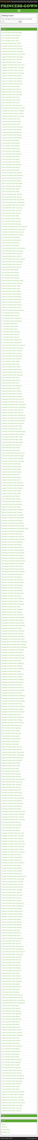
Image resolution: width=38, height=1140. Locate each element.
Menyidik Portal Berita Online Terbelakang (13, 717)
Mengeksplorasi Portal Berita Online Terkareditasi (14, 647)
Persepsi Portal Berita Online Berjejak (11, 865)
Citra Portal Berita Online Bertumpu (11, 148)
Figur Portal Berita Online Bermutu (11, 242)
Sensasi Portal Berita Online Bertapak (11, 924)
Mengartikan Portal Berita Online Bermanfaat (13, 625)
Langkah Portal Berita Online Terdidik (11, 490)
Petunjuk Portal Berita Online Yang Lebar (12, 881)
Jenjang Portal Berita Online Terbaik (11, 366)
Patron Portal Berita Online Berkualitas (12, 825)
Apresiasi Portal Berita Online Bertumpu (12, 83)
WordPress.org (6, 1132)
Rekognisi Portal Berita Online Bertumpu (12, 916)
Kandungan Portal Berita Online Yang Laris (13, 402)
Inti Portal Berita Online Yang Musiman (12, 318)
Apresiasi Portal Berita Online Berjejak (12, 75)
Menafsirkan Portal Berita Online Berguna (12, 555)
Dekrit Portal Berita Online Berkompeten (12, 183)
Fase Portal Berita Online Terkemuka (11, 221)
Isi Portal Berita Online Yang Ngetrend (11, 342)
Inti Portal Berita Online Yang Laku (11, 313)
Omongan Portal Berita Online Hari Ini (11, 790)
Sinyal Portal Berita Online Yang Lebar (12, 957)
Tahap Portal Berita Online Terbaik (11, 973)
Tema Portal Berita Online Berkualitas (11, 1019)
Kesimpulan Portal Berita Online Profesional (13, 434)
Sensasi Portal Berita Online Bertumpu (12, 927)
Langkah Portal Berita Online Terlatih (11, 493)
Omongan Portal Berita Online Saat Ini (12, 795)
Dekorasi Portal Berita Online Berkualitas (12, 175)
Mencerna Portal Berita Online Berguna (12, 577)
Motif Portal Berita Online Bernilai (10, 744)
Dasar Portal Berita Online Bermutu (11, 167)
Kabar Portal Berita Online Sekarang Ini (12, 385)
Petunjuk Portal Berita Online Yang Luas (12, 884)
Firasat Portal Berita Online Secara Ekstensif (13, 248)
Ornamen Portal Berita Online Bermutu (12, 806)
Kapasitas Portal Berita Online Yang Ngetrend (13, 418)
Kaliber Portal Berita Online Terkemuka (12, 393)
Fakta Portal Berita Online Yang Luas (11, 213)
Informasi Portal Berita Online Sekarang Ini (13, 310)
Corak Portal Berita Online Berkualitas (11, 154)
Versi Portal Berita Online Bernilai (10, 1056)
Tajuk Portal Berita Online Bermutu (11, 989)
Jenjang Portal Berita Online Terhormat (12, 369)
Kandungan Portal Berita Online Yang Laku (13, 399)
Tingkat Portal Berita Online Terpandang (12, 1035)
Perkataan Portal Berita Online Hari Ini (12, 854)
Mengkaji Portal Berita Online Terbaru (11, 671)
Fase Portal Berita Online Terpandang (11, 224)
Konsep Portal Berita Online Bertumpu (12, 472)
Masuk (3, 1124)
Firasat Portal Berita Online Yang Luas (12, 256)
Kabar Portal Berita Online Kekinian (11, 380)
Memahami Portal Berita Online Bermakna (13, 523)
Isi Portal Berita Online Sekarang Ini (11, 331)
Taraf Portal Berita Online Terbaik (10, 1005)
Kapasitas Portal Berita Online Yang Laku (12, 410)
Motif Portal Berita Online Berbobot (11, 736)
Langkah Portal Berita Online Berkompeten (13, 485)
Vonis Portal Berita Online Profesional (11, 1083)
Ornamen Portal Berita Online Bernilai (11, 808)
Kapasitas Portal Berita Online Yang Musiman (13, 415)
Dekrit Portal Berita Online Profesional (11, 186)
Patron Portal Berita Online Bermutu (11, 827)
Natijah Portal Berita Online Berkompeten (12, 757)
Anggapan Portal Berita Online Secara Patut (13, 65)
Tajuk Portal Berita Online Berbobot (11, 984)
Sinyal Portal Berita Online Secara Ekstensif (13, 951)
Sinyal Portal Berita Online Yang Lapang (12, 954)
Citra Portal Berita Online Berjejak (10, 140)
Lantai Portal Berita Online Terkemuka (11, 501)
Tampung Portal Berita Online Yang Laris (12, 997)
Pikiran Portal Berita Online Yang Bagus (12, 889)
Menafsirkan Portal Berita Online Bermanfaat (13, 561)
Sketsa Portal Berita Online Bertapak (11, 968)
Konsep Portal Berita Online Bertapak (11, 469)
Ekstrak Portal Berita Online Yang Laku (12, 194)
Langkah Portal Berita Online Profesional (12, 488)
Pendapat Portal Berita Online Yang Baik (12, 838)
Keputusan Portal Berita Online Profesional (13, 423)
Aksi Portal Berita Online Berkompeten (12, 32)
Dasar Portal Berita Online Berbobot (11, 162)
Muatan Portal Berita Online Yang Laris (12, 749)
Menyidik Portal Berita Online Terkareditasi (13, 722)
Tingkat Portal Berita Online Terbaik (11, 1027)
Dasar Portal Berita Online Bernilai (11, 170)
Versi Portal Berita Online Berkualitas (11, 1051)
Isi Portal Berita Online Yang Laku (10, 334)
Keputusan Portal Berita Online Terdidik (12, 426)
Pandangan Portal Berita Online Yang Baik (13, 817)
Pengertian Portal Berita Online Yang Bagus (13, 846)
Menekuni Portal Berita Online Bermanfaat (13, 593)
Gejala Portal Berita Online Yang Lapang (12, 261)
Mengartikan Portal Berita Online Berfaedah (13, 617)
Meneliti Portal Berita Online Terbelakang (12, 609)
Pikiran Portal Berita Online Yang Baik (11, 892)
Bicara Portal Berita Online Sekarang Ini (12, 105)
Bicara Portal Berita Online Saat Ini (11, 102)
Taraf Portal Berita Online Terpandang (11, 1013)
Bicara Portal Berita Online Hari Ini (11, 97)
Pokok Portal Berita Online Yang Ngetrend (13, 906)
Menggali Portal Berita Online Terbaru (11, 660)
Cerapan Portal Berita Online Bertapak (12, 135)
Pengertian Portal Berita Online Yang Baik (12, 849)
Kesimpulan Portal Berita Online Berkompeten (14, 431)
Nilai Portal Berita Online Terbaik (10, 768)
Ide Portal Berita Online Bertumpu (10, 278)
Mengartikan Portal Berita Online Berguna (12, 620)
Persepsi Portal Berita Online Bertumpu (12, 873)
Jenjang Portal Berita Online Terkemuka (12, 372)
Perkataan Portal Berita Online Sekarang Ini (13, 862)
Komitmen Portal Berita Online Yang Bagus (13, 455)
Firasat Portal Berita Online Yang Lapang (12, 251)
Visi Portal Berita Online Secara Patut (11, 1059)
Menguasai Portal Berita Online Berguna (12, 685)
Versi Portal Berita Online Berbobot (11, 1048)
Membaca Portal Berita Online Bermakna (12, 547)
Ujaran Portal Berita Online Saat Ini (11, 1043)
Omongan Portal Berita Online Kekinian (12, 792)
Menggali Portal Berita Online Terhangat (12, 666)
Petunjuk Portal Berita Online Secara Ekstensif (14, 876)
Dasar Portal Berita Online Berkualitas (11, 164)
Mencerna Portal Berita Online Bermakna (12, 579)
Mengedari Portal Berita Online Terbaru (12, 628)
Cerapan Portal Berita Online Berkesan (12, 132)
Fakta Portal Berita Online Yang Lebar (11, 210)
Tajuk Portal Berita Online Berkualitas (11, 986)
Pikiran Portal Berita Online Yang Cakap (12, 895)
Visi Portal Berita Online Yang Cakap (11, 1067)
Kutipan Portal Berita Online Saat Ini (11, 480)
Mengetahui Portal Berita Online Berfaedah (13, 650)
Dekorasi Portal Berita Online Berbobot (12, 172)
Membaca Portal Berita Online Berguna (12, 544)
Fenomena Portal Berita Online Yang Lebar (13, 232)
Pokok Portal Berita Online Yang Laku (11, 897)
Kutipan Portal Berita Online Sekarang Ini (12, 482)
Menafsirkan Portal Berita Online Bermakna (13, 558)
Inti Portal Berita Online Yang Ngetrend (12, 321)
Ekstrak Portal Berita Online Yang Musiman (13, 199)
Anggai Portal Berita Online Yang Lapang (12, 57)
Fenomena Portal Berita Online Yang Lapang (13, 229)
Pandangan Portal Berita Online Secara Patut (13, 811)
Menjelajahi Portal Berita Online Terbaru (12, 693)
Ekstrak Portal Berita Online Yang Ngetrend (13, 202)
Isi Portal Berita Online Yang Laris (10, 337)
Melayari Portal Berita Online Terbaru (11, 507)
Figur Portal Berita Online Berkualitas (11, 240)
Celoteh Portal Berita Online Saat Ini (11, 124)
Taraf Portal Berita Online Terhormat (11, 1008)
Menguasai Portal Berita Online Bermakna (13, 687)
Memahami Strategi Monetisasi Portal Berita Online (15, 528)
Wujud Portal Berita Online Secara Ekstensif (13, 1102)
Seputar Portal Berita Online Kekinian (11, 932)
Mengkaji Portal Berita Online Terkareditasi (13, 679)
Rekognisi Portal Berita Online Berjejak (12, 908)
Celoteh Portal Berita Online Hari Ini (11, 118)
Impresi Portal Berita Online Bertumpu (11, 299)
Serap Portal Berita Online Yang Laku (11, 941)
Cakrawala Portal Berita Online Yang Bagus (13, 110)
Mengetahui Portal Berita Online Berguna (12, 652)
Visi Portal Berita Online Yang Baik (11, 1065)
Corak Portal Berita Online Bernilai (11, 159)
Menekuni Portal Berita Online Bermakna (12, 590)
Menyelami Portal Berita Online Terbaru (12, 703)
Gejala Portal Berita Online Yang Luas (11, 267)
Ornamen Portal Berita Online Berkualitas (12, 803)
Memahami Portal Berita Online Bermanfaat (13, 526)
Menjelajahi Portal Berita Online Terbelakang (13, 695)
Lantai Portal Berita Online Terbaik (11, 496)
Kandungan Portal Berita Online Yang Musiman (14, 404)
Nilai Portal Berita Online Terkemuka (11, 773)
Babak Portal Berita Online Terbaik (11, 86)
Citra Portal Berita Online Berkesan (11, 143)
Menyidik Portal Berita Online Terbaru (11, 714)
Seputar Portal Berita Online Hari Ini (11, 930)
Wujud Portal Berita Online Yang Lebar (12, 1108)
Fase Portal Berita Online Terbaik (10, 216)
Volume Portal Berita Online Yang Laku (12, 1070)
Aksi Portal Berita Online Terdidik (10, 38)
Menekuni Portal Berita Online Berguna (12, 587)
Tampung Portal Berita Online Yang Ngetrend (13, 1003)
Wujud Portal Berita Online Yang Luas (11, 1110)
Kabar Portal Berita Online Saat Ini (11, 383)
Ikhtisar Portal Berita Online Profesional (12, 283)
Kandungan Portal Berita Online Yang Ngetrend (14, 407)
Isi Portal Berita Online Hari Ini (10, 323)
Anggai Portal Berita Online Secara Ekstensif (13, 54)
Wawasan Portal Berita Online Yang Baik (12, 1097)
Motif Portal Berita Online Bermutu (11, 741)
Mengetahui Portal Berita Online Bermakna (13, 655)
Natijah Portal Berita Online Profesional (12, 760)
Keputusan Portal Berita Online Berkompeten (13, 420)
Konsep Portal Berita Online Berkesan (11, 466)
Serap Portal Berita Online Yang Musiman (12, 946)
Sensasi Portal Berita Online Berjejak (11, 919)
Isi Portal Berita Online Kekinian (10, 326)
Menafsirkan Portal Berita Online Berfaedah (13, 552)
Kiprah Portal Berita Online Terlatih (11, 450)
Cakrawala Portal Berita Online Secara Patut (13, 108)
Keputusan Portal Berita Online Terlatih (12, 428)
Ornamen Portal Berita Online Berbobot (12, 800)
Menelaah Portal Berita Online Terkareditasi (13, 604)
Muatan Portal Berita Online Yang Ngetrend (13, 755)
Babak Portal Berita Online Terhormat (11, 89)
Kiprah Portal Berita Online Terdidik (11, 447)
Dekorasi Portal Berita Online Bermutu (12, 178)
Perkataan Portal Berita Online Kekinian (12, 857)
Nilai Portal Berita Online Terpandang (11, 776)
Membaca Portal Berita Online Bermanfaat (13, 550)
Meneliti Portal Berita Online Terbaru (11, 606)
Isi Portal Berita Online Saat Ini (10, 329)
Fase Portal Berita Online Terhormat (11, 218)
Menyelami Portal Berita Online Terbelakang (13, 706)
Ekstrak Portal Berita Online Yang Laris (12, 197)
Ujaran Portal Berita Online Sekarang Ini (12, 1046)
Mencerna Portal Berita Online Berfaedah (12, 574)
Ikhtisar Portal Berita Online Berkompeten (12, 280)
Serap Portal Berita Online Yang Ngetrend (12, 949)
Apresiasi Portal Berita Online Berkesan (12, 78)
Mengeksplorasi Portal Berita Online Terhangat (14, 644)
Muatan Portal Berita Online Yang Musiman (13, 752)
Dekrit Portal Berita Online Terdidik (11, 189)
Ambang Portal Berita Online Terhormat (12, 46)
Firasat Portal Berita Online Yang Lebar (12, 253)
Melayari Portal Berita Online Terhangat (12, 512)
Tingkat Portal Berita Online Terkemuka (12, 1032)
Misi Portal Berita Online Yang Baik (11, 730)
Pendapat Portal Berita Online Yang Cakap (13, 841)
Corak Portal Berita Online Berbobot (11, 151)
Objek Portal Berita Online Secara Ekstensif (13, 779)
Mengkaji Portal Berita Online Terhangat (12, 676)
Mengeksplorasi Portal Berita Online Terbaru (13, 639)
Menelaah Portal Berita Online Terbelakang (13, 598)
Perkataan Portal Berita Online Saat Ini (12, 860)
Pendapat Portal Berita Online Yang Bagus (13, 835)
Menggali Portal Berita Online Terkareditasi (13, 668)
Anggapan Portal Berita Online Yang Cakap (13, 73)
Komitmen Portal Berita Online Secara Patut (13, 453)
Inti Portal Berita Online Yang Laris (11, 315)
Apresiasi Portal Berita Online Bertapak (12, 81)
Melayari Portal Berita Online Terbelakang (12, 509)
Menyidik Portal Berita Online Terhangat (12, 720)
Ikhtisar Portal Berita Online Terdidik (11, 286)
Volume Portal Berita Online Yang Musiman (13, 1075)
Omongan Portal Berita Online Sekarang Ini (13, 798)
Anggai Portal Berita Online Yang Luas (12, 62)
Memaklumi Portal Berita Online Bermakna (13, 536)
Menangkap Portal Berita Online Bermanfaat (13, 571)
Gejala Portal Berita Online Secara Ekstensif (13, 259)
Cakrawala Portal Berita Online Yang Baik (12, 113)
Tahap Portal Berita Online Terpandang (12, 981)
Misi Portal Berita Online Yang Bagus (11, 728)
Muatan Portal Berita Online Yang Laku (12, 747)
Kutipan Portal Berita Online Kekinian (11, 477)
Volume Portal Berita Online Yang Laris (12, 1073)
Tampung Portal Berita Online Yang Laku (12, 995)
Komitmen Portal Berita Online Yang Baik (12, 458)
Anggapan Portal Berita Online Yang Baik (12, 70)
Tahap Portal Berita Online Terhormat (11, 976)
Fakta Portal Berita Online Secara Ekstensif (13, 205)
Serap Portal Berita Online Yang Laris (11, 943)
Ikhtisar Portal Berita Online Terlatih (11, 288)
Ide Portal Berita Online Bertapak (10, 275)
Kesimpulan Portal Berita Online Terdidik (12, 437)
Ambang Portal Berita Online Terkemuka (12, 48)
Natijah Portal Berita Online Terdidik (11, 763)
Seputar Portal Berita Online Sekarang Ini (12, 938)
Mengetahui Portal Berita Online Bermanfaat (13, 658)
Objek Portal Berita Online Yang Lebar (11, 784)
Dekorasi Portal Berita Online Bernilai (11, 181)
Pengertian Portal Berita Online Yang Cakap (13, 852)
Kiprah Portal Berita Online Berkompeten (12, 442)
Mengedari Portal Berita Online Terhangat (12, 633)
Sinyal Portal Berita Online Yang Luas (11, 959)
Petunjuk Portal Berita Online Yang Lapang (13, 879)
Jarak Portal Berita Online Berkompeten (12, 356)
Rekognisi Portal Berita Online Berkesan (12, 911)
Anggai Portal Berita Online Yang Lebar (12, 59)
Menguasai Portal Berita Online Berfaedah (13, 682)
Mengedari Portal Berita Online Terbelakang (13, 631)
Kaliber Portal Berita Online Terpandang (12, 396)
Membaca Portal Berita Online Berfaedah (12, 542)
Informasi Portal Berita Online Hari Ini (11, 302)
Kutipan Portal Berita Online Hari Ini (11, 474)
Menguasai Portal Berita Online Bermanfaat (13, 690)
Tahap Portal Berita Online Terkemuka (11, 978)
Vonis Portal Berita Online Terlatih (10, 1089)
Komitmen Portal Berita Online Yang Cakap (13, 461)
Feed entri (4, 1127)
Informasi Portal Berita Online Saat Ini (11, 307)
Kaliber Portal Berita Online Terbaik (11, 388)
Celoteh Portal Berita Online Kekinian (11, 121)
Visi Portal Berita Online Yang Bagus (11, 1062)
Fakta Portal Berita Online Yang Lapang (12, 207)
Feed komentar (6, 1129)
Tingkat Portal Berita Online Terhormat (12, 1030)
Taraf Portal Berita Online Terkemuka (11, 1011)
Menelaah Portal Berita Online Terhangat (12, 601)
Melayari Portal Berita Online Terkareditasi (13, 515)
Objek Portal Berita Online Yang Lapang (12, 782)
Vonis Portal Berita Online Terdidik (11, 1086)
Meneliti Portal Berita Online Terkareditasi (12, 614)
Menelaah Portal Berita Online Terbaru (11, 596)
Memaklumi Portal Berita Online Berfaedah (13, 531)
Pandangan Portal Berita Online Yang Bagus (13, 814)
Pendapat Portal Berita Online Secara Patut (13, 833)
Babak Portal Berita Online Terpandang (12, 94)
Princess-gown (5, 1)
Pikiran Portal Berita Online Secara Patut (12, 887)
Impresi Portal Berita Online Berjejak (11, 291)
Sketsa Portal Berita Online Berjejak (11, 962)
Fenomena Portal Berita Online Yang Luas (13, 234)
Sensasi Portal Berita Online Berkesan (12, 922)
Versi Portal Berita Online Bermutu (11, 1054)
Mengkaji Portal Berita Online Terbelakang (13, 674)
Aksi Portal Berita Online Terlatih (10, 40)
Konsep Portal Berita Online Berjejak (11, 463)
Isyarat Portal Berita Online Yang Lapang (12, 348)
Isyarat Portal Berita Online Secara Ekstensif (13, 345)
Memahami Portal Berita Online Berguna (12, 520)
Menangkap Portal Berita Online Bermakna (13, 569)
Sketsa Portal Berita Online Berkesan (11, 965)
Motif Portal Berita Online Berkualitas (11, 738)
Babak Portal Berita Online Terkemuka (12, 92)
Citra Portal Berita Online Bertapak (11, 145)
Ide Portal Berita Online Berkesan (10, 272)
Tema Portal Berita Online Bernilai (10, 1024)
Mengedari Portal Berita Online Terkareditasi (13, 636)
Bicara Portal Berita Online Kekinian (11, 100)
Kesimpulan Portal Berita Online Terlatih (12, 439)
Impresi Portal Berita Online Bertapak (11, 296)
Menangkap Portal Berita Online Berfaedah (13, 563)
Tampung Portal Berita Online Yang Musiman (13, 1000)
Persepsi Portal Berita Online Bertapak (12, 871)
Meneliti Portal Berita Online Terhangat (12, 612)
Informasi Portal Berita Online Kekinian (12, 305)
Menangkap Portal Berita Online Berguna (12, 566)
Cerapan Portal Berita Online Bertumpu (12, 137)
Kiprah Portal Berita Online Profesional (12, 445)
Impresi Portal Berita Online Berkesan (11, 294)
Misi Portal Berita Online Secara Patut (12, 725)
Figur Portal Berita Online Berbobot (11, 237)
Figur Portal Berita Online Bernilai (10, 245)
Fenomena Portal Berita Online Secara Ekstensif (14, 226)
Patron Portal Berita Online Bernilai (11, 830)
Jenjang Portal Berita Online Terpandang (12, 375)
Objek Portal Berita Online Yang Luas (11, 787)
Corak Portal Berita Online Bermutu (11, 156)
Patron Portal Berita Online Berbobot (11, 822)
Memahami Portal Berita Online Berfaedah (13, 517)
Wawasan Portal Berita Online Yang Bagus (13, 1094)
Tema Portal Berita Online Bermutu (11, 1021)
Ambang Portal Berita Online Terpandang (12, 51)
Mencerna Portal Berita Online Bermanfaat (13, 582)
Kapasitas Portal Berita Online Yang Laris (12, 412)
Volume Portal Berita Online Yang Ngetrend (13, 1078)
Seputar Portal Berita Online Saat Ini (11, 935)
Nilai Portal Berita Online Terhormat (11, 771)
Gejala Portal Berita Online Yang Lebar (12, 264)
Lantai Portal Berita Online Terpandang (12, 504)
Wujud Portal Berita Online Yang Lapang (12, 1105)
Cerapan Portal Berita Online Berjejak (11, 129)
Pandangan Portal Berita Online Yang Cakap (13, 819)
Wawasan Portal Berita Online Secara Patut (13, 1092)
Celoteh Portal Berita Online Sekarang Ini (12, 127)
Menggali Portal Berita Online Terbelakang (13, 663)
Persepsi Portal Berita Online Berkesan (12, 868)
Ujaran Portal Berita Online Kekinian (11, 1040)
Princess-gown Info (32, 1138)
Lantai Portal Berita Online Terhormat (11, 499)
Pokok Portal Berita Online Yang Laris (11, 900)
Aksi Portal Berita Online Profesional (11, 35)
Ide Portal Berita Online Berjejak (10, 269)
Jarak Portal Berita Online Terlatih (10, 364)
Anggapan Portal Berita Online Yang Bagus (13, 67)
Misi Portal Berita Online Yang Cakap (11, 733)
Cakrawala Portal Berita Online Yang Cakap (13, 116)
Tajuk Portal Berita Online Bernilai (10, 992)
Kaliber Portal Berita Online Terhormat (11, 391)
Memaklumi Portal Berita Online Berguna (12, 534)
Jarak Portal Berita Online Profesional (11, 358)
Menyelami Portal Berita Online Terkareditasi (13, 711)
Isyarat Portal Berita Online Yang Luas (12, 353)
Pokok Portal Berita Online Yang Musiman (13, 903)
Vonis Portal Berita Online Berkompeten (12, 1081)
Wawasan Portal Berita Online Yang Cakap (13, 1100)
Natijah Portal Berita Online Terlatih (11, 765)
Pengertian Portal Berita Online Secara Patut (13, 844)
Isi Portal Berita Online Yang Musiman (12, 339)
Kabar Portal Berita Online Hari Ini (10, 377)
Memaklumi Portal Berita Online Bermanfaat (13, 539)
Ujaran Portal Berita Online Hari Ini (11, 1038)
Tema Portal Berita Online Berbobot (11, 1016)
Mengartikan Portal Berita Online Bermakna (13, 623)
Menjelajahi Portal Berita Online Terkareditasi (13, 701)
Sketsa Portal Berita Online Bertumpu (11, 970)
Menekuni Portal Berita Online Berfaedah (12, 585)
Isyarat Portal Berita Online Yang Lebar (12, 350)
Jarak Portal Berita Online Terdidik (11, 361)
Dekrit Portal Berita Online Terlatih (10, 191)
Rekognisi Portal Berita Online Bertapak (12, 914)
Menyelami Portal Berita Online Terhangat (12, 709)
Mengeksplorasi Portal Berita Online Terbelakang (14, 641)
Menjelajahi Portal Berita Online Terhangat (13, 698)
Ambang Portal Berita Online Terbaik (11, 43)
